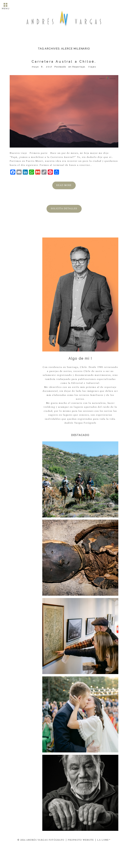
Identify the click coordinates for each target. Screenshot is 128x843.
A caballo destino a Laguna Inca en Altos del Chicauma (80, 480)
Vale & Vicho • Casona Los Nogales (80, 714)
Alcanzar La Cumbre (80, 636)
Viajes (92, 67)
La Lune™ (103, 840)
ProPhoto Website (81, 840)
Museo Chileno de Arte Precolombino (79, 557)
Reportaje (78, 67)
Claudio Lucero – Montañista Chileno (80, 792)
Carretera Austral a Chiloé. (64, 61)
